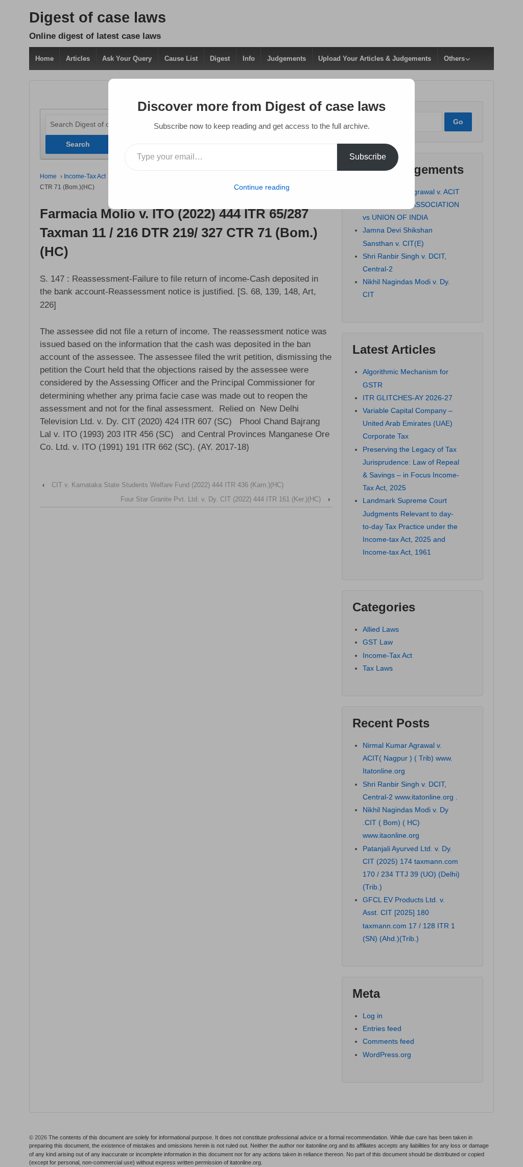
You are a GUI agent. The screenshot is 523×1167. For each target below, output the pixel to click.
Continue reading (262, 187)
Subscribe (367, 156)
